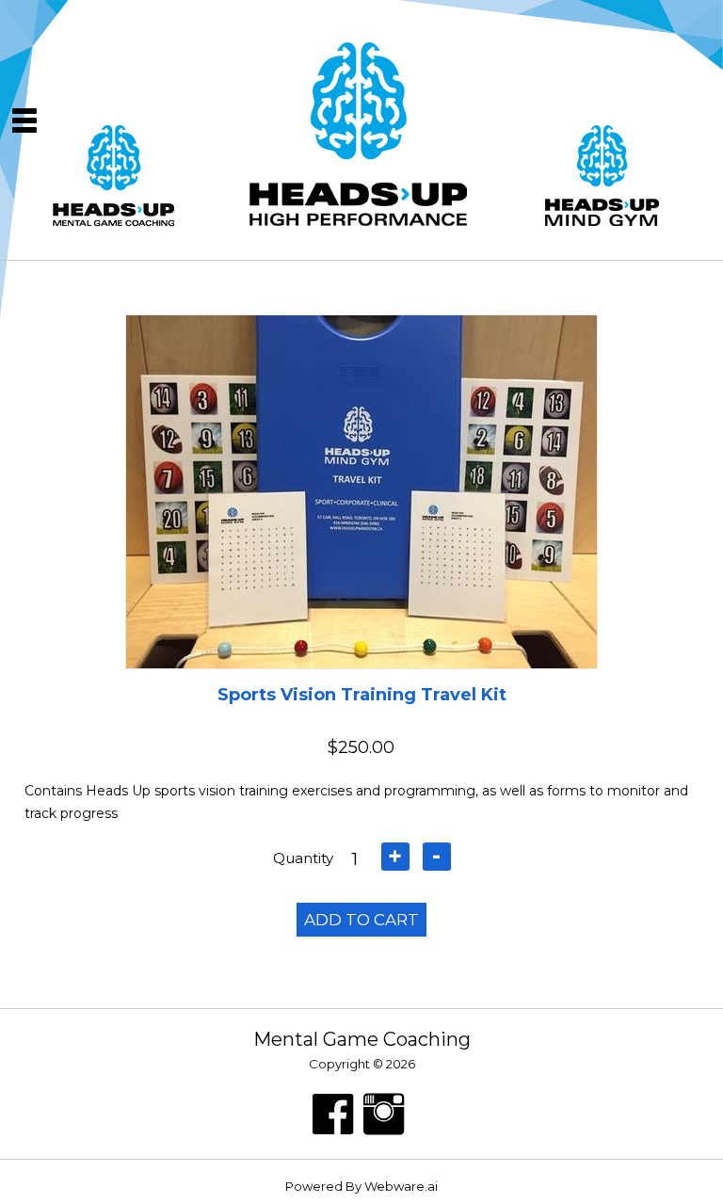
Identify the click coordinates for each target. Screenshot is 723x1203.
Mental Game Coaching (362, 1039)
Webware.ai (401, 1186)
